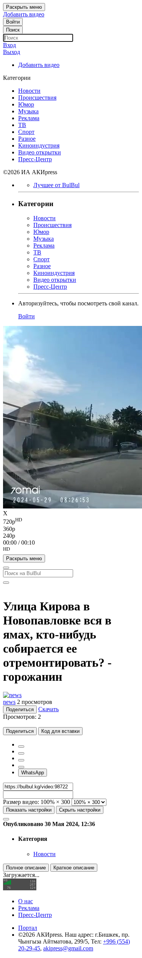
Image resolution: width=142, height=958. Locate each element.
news (9, 702)
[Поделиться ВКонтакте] (21, 767)
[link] (13, 22)
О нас (25, 901)
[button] (71, 550)
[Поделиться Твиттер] (21, 753)
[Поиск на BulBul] (6, 568)
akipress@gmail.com (68, 948)
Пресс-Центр (35, 915)
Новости (44, 854)
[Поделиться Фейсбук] (21, 746)
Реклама (28, 908)
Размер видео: (21, 802)
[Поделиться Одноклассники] (21, 760)
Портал (27, 928)
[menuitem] (71, 521)
